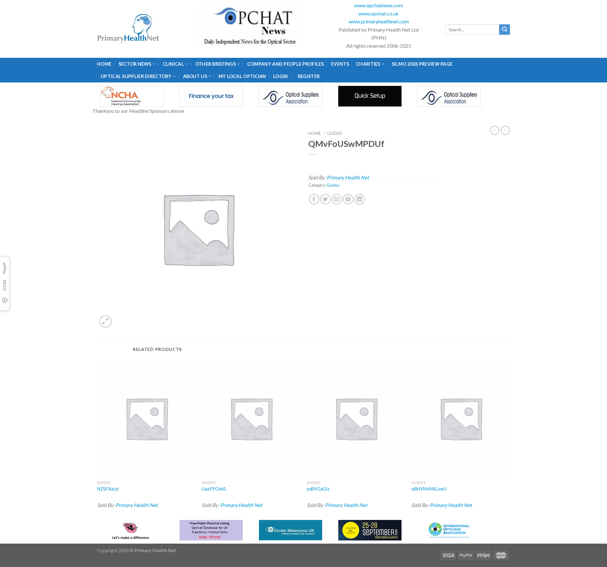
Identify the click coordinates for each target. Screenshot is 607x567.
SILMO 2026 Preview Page (423, 64)
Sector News (135, 64)
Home (104, 64)
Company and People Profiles (285, 64)
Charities (368, 64)
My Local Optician (242, 76)
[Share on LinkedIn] (359, 199)
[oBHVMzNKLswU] (460, 418)
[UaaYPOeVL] (251, 418)
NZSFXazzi (108, 489)
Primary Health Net (348, 177)
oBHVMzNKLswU (429, 489)
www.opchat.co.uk (379, 13)
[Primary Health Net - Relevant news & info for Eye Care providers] (128, 29)
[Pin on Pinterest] (348, 199)
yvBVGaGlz (318, 489)
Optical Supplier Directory (136, 76)
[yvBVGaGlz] (356, 418)
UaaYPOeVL (214, 489)
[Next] (509, 437)
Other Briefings (215, 64)
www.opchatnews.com (378, 5)
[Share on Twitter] (325, 199)
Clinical (173, 64)
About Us (195, 76)
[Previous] (97, 437)
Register (309, 76)
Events (340, 64)
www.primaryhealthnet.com (379, 21)
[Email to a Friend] (337, 199)
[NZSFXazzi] (146, 418)
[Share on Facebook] (314, 199)
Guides (334, 133)
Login (280, 76)
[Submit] (504, 29)
